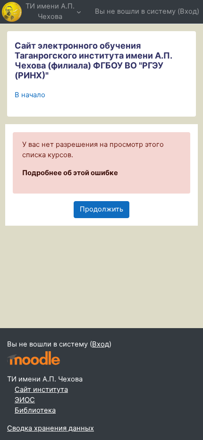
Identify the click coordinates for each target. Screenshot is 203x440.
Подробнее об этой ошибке (70, 173)
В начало (30, 95)
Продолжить (101, 209)
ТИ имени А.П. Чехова (50, 11)
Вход (188, 11)
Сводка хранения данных (50, 428)
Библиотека (35, 410)
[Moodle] (33, 358)
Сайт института (41, 389)
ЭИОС (25, 400)
